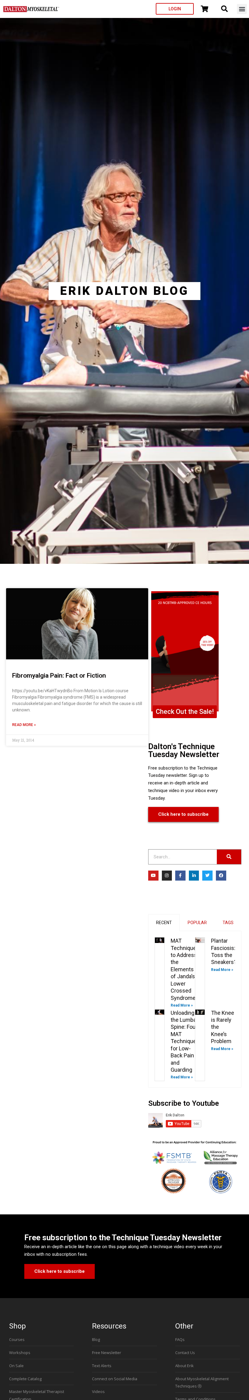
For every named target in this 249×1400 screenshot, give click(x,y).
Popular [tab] (197, 922)
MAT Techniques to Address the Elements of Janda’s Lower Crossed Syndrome (185, 969)
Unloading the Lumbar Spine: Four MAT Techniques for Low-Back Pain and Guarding (185, 1041)
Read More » (24, 725)
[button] (242, 9)
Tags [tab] (228, 922)
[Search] (229, 857)
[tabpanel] (194, 1009)
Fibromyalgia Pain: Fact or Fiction (59, 675)
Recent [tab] (164, 922)
